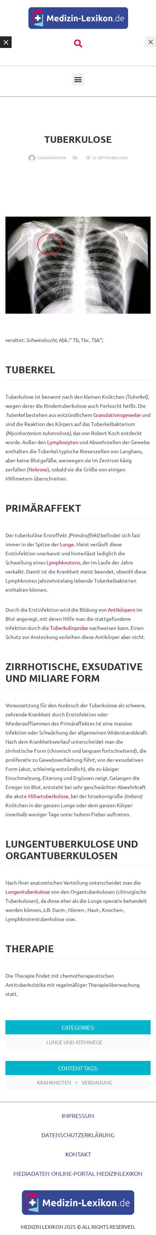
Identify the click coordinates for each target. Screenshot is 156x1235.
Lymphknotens (63, 562)
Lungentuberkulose (27, 891)
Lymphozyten (62, 442)
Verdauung (97, 1082)
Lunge (67, 544)
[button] (78, 43)
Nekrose (38, 469)
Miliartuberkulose (48, 796)
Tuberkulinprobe (69, 627)
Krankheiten (54, 1082)
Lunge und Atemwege (74, 1042)
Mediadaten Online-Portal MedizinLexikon (78, 1173)
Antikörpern (121, 609)
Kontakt (78, 1154)
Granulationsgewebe (117, 414)
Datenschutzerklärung (78, 1134)
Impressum (78, 1115)
